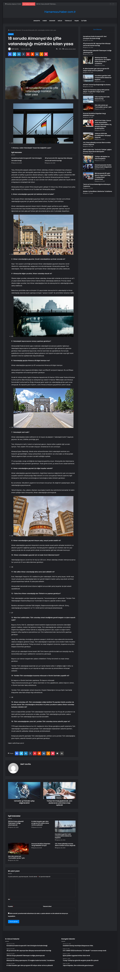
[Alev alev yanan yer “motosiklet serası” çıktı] (18, 848)
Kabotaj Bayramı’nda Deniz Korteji (102, 98)
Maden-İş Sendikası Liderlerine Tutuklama (97, 191)
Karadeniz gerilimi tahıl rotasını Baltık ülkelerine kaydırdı (63, 836)
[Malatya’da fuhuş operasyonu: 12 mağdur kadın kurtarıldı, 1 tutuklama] (88, 60)
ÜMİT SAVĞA (15, 49)
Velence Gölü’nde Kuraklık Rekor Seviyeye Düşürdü (103, 135)
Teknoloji (68, 20)
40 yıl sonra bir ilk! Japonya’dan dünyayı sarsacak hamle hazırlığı (97, 44)
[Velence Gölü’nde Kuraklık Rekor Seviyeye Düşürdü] (88, 136)
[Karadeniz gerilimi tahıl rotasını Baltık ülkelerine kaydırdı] (65, 826)
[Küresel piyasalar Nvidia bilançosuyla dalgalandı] (88, 167)
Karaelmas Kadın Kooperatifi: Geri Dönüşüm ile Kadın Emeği (95, 37)
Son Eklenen (97, 29)
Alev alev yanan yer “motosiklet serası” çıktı (16, 857)
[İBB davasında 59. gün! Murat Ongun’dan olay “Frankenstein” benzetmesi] (88, 175)
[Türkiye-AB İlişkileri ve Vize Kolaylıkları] (88, 159)
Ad (9, 899)
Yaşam (76, 20)
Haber (45, 20)
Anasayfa (36, 20)
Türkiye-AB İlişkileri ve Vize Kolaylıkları (102, 158)
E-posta (11, 906)
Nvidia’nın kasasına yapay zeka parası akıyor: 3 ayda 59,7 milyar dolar (96, 91)
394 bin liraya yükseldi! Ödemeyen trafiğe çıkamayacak (52, 4)
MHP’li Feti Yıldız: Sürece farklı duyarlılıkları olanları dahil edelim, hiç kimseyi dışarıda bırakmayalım (103, 124)
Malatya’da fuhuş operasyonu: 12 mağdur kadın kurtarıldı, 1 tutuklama (103, 60)
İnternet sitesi (47, 906)
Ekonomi (52, 20)
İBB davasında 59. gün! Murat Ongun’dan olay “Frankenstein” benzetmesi (102, 176)
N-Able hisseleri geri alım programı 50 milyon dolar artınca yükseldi (40, 823)
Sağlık (60, 20)
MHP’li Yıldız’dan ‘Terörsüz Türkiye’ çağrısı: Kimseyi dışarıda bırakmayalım (97, 150)
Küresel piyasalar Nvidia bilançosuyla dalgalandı (103, 166)
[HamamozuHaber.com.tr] (60, 11)
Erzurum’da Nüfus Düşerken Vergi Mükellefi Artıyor (41, 844)
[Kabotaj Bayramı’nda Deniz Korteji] (88, 99)
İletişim (84, 20)
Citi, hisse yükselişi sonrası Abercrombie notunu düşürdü (65, 844)
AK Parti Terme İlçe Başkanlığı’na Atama (96, 85)
